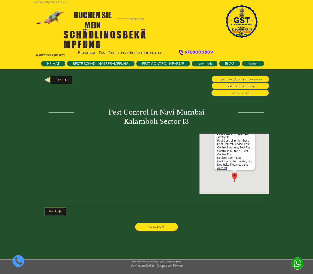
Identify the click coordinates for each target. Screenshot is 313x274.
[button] (163, 63)
